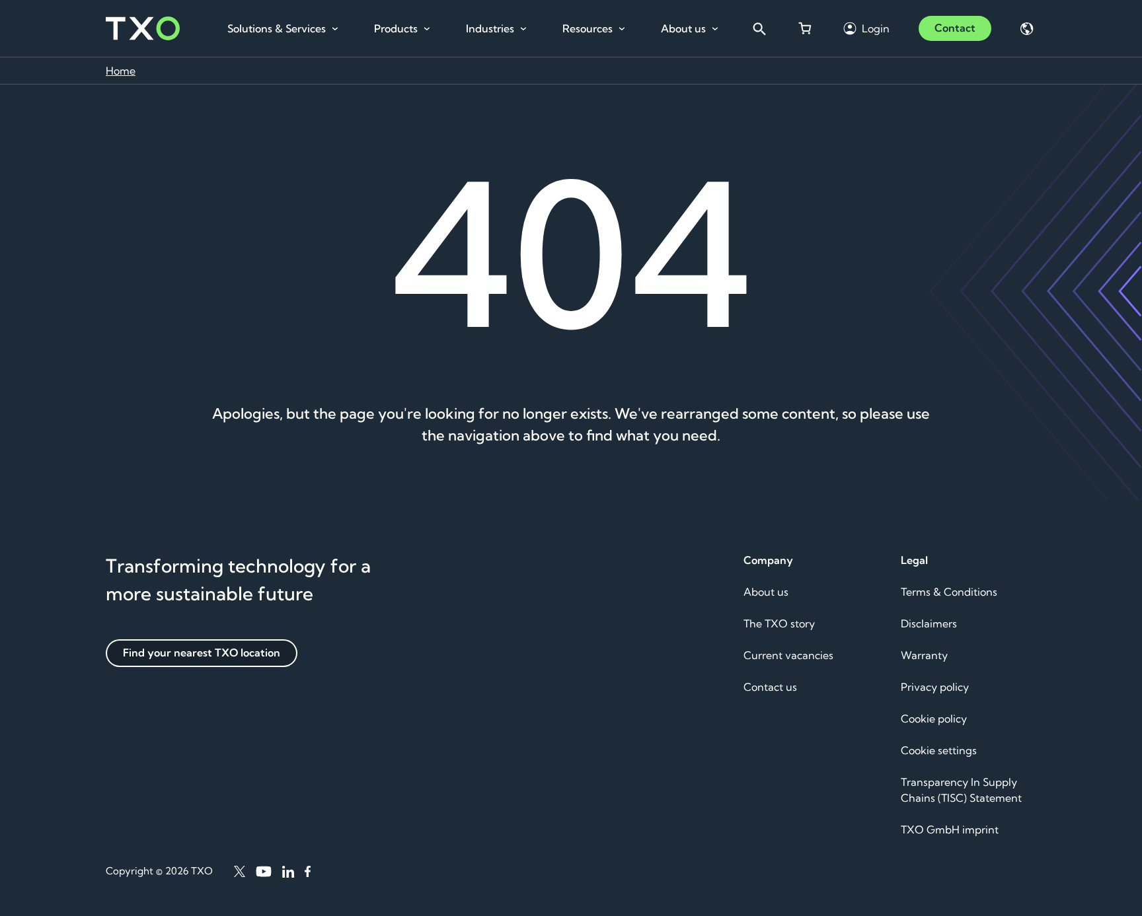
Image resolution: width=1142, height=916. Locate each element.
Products (396, 28)
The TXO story (779, 623)
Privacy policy (935, 686)
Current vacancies (788, 655)
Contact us (770, 686)
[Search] (758, 28)
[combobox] (758, 28)
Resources (587, 28)
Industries (490, 28)
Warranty (924, 655)
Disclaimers (929, 623)
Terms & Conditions (949, 591)
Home (120, 70)
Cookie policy (934, 718)
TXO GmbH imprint (950, 829)
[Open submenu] (335, 29)
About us (683, 28)
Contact (954, 27)
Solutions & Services (276, 28)
